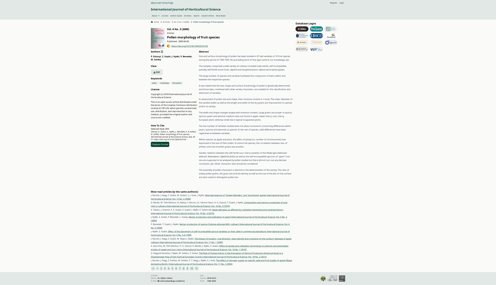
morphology (164, 83)
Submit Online (208, 15)
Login (341, 3)
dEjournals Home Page (162, 2)
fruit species (176, 83)
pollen (154, 83)
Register (333, 3)
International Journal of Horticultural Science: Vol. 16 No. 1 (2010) (215, 249)
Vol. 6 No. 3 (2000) (181, 22)
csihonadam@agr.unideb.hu (172, 281)
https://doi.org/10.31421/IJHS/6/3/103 (189, 46)
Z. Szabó (166, 56)
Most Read (220, 15)
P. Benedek (186, 56)
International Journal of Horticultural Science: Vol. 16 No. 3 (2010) (198, 206)
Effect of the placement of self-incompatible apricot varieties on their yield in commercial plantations (217, 231)
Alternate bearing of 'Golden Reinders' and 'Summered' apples (236, 195)
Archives (187, 15)
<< (153, 268)
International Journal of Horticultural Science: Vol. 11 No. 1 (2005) (191, 242)
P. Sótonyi (156, 56)
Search (196, 15)
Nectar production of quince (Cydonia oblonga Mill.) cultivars (209, 224)
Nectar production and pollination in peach (210, 217)
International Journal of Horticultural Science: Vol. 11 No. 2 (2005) (201, 264)
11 (196, 268)
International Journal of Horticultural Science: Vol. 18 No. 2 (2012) (235, 256)
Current (165, 15)
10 (192, 268)
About (154, 15)
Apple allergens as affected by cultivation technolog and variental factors (247, 209)
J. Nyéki (176, 56)
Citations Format (160, 144)
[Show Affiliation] (162, 51)
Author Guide (176, 15)
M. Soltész (156, 59)
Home (156, 22)
